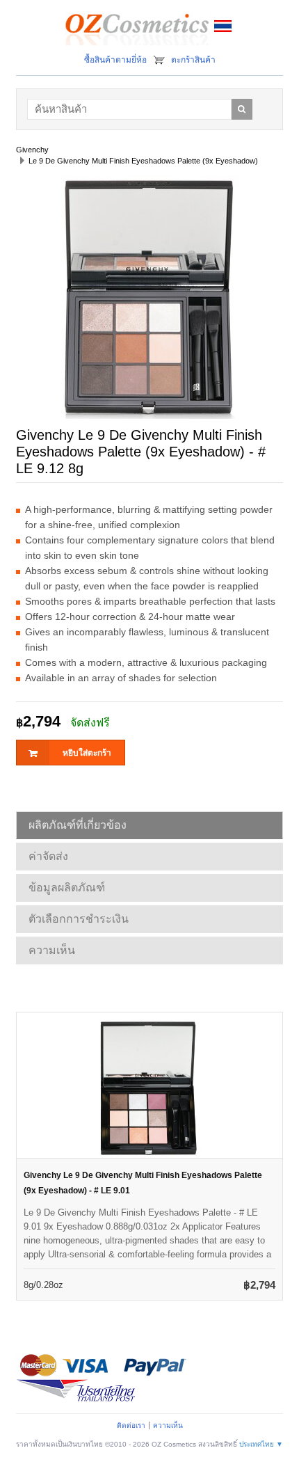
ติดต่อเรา (131, 1425)
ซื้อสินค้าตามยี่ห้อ (115, 60)
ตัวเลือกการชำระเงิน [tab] (79, 919)
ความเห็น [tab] (52, 950)
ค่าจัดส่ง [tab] (48, 856)
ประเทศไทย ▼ (261, 1444)
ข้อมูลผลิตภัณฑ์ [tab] (67, 887)
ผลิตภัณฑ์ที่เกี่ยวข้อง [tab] (78, 825)
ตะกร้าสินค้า (193, 60)
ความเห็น (168, 1425)
